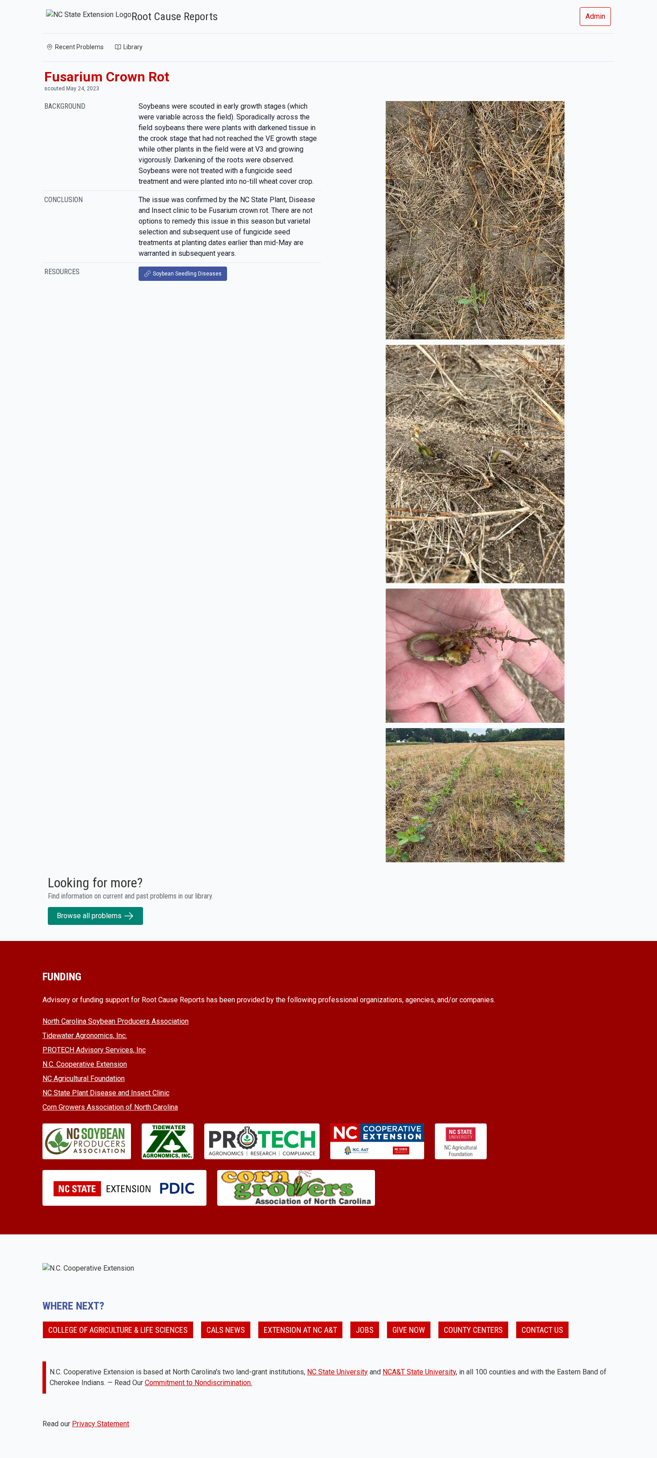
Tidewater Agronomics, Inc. (84, 1035)
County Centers (473, 1330)
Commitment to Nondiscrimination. (198, 1382)
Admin (595, 16)
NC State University (337, 1372)
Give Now (408, 1330)
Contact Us (542, 1330)
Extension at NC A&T (300, 1330)
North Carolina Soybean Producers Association (115, 1021)
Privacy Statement (100, 1424)
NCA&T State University (419, 1372)
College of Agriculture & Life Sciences (118, 1330)
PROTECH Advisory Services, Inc (94, 1050)
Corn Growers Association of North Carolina (110, 1107)
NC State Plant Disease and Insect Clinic (105, 1093)
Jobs (365, 1330)
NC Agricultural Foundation (83, 1078)
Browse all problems (89, 915)
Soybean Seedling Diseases (187, 274)
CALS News (225, 1330)
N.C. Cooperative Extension (84, 1064)
